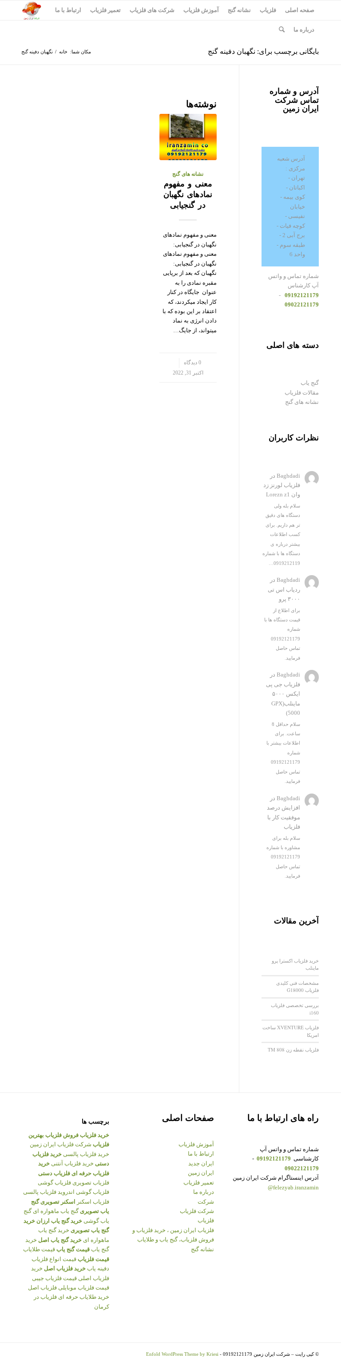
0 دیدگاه (192, 363)
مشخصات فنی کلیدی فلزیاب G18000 (297, 986)
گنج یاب (310, 382)
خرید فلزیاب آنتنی (72, 1163)
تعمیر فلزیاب (198, 1182)
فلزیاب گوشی (54, 1182)
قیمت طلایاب (39, 1249)
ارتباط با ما (201, 1153)
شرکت (206, 1201)
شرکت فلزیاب (197, 1211)
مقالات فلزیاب (302, 392)
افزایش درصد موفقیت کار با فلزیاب (283, 817)
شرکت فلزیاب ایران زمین (60, 1144)
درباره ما (203, 1192)
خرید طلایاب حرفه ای (83, 1296)
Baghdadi (288, 475)
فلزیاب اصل (42, 1287)
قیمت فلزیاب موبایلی (83, 1287)
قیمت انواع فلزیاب (54, 1259)
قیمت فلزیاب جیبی (54, 1278)
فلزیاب (206, 1220)
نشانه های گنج (187, 174)
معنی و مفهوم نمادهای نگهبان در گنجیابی (187, 194)
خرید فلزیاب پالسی (86, 1154)
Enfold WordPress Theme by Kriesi (182, 1354)
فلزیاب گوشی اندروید (83, 1192)
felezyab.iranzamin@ (293, 1187)
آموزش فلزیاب (196, 1144)
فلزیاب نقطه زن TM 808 (293, 1049)
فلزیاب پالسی (39, 1192)
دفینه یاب (98, 1268)
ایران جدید (201, 1163)
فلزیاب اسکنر (93, 1201)
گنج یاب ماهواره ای (56, 1211)
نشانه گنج (202, 1249)
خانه (63, 51)
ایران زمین (201, 1172)
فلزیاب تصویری (90, 1182)
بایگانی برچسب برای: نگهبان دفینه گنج (263, 51)
